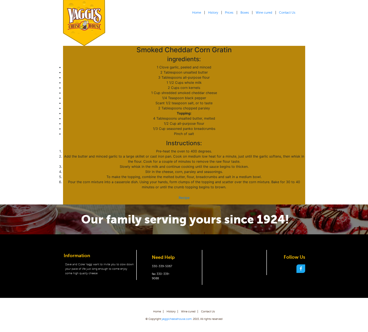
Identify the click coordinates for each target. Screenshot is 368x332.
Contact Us (287, 12)
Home (196, 12)
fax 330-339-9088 (161, 276)
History (213, 12)
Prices (229, 12)
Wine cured (264, 12)
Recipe (184, 198)
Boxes (244, 12)
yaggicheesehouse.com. (177, 319)
